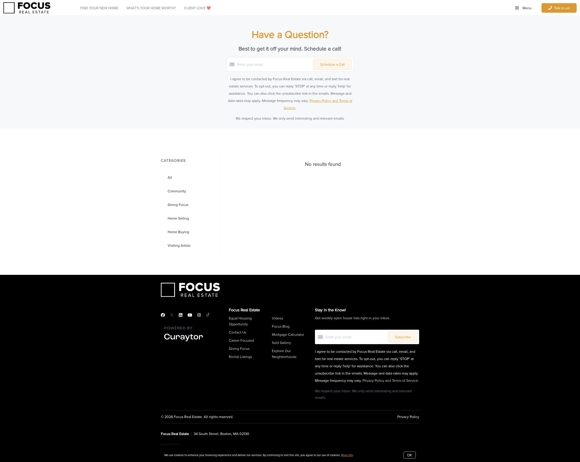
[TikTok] (208, 315)
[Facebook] (163, 315)
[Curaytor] (183, 341)
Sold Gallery (281, 342)
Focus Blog (281, 326)
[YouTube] (190, 315)
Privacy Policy (408, 416)
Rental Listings (240, 356)
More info (347, 455)
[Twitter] (172, 315)
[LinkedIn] (180, 315)
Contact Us (237, 332)
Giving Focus (239, 348)
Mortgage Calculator (288, 334)
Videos (277, 318)
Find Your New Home (99, 7)
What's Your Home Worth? (151, 7)
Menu (527, 7)
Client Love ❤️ (197, 7)
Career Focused (241, 340)
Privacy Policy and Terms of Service (390, 380)
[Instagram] (199, 315)
